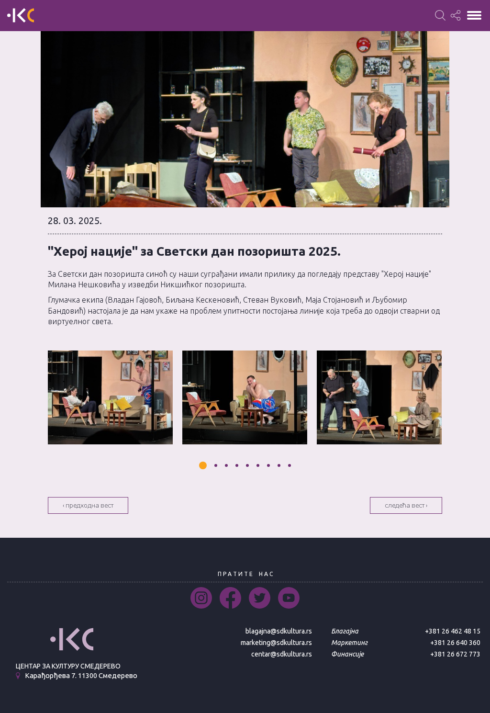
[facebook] (230, 598)
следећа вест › (406, 505)
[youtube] (289, 598)
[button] (203, 465)
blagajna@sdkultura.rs (278, 631)
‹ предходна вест (88, 505)
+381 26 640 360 (455, 642)
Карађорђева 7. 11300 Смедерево (81, 675)
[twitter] (259, 598)
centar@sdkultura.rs (281, 654)
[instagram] (201, 598)
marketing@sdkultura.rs (276, 642)
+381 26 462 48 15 (452, 631)
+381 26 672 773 (455, 654)
